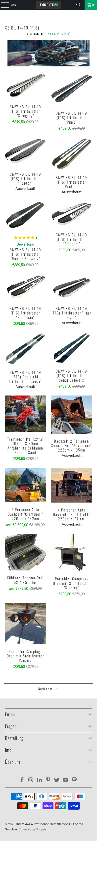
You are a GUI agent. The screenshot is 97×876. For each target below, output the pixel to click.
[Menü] (2, 5)
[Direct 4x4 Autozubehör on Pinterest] (48, 780)
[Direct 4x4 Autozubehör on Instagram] (31, 780)
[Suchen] (78, 5)
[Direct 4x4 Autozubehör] (48, 5)
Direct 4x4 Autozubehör (32, 824)
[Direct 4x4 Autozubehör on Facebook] (22, 780)
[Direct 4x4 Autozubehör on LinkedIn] (39, 780)
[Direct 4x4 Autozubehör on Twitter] (57, 780)
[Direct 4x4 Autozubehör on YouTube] (65, 780)
